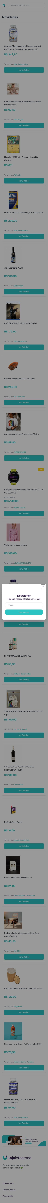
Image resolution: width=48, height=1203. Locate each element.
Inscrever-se (24, 612)
